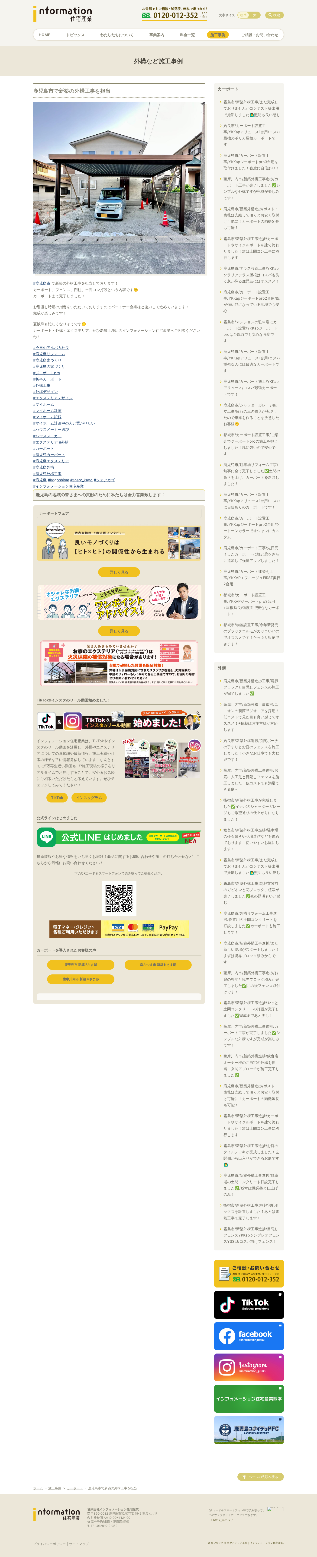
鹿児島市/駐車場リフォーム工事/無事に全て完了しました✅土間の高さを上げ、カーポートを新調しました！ (251, 474)
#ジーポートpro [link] (46, 373)
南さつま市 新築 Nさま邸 (158, 965)
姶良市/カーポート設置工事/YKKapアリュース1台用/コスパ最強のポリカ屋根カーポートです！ (251, 135)
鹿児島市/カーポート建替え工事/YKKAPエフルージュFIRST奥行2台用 (251, 577)
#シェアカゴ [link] (104, 480)
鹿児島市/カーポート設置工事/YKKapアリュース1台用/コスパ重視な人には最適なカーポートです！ (251, 361)
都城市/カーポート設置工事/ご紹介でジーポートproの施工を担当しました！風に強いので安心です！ (250, 444)
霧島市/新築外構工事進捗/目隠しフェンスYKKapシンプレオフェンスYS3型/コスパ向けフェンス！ (251, 1235)
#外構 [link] (64, 442)
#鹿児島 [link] (40, 480)
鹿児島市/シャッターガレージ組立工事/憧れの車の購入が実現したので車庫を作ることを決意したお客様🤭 (251, 414)
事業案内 (156, 34)
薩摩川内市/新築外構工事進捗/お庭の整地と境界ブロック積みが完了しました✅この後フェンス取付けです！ (251, 982)
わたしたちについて (117, 34)
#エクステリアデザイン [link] (53, 398)
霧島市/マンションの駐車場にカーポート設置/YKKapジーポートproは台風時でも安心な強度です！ (250, 331)
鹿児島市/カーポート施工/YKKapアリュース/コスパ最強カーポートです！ (251, 387)
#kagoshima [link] (58, 480)
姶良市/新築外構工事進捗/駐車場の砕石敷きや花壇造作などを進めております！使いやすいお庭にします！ (251, 839)
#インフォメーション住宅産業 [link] (58, 486)
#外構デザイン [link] (45, 391)
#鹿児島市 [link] (41, 283)
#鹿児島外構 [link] (43, 467)
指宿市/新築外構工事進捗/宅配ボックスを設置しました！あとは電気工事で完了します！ (251, 1211)
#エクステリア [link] (45, 442)
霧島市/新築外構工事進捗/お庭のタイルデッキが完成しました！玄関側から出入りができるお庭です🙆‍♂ (251, 1155)
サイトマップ (79, 1544)
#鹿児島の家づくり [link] (49, 366)
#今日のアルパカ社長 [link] (51, 347)
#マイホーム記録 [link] (47, 417)
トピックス (75, 34)
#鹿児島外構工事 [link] (47, 473)
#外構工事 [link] (41, 385)
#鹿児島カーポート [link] (49, 454)
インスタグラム (89, 797)
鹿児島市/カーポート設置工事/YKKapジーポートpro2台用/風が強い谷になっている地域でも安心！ (251, 301)
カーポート (228, 88)
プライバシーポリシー (49, 1544)
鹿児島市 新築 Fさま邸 (81, 965)
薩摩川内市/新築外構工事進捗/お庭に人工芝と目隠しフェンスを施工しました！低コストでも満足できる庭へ (251, 780)
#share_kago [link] (81, 480)
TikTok (57, 797)
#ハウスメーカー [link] (47, 436)
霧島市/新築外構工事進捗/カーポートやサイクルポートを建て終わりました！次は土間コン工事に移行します (251, 248)
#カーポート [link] (43, 448)
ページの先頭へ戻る (263, 1477)
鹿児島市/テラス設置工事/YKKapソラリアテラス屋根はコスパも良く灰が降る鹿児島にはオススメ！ (251, 274)
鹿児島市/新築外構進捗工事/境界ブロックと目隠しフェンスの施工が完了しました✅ (251, 687)
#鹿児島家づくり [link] (47, 360)
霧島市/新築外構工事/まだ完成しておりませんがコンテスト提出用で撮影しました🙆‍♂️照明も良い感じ (251, 108)
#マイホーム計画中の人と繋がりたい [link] (64, 423)
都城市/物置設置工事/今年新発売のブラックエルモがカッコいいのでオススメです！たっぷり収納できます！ (251, 634)
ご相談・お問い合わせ (259, 34)
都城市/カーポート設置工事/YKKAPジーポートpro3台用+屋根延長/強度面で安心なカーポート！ (251, 604)
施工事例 (217, 34)
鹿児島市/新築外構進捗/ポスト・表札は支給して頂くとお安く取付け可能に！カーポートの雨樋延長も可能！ (251, 218)
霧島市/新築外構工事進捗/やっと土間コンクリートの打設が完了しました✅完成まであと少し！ (251, 1009)
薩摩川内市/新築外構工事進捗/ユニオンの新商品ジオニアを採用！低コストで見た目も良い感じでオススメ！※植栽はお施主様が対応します (251, 717)
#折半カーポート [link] (47, 379)
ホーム (38, 1488)
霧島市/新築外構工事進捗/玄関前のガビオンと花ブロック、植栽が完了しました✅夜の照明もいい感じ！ (251, 893)
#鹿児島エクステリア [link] (51, 461)
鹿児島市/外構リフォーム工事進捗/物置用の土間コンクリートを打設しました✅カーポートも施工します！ (251, 923)
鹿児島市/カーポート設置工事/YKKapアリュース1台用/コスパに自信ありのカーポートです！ (251, 500)
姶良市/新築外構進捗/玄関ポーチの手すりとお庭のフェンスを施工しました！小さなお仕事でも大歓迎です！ (251, 750)
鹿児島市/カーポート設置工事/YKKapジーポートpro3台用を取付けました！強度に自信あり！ (251, 161)
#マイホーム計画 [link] (47, 410)
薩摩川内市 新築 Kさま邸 (81, 979)
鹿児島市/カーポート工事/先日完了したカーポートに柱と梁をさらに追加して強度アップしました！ (251, 554)
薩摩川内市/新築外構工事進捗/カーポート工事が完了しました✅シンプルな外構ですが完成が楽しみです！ (251, 188)
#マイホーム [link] (43, 404)
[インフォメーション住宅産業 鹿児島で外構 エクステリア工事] (62, 14)
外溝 (222, 667)
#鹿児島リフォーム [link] (49, 354)
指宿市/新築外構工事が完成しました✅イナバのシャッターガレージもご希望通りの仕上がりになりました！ (251, 809)
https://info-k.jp (223, 1520)
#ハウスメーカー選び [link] (51, 429)
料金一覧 (187, 34)
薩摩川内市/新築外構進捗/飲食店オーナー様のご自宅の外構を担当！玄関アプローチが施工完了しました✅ (251, 1065)
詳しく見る (119, 572)
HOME (44, 34)
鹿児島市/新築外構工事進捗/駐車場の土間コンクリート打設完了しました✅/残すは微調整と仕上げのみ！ (251, 1185)
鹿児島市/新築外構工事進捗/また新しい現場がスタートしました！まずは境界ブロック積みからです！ (251, 952)
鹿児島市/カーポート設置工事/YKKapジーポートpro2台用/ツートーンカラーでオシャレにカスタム (251, 527)
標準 (243, 15)
